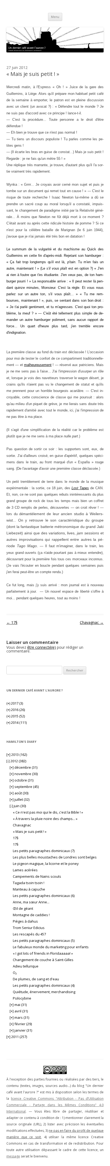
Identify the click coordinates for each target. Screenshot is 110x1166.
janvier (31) (21, 1030)
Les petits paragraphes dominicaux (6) (43, 895)
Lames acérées (25, 870)
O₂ (15, 972)
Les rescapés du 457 (29, 934)
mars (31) (19, 1017)
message (13, 1156)
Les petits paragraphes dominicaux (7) (43, 850)
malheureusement (38, 365)
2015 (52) (15, 716)
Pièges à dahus (25, 921)
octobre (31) (21, 780)
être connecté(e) (41, 647)
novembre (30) (24, 773)
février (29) (21, 1023)
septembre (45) (24, 786)
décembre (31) (23, 767)
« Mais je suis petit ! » (29, 831)
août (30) (19, 793)
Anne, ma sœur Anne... (31, 902)
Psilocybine (22, 998)
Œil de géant (23, 908)
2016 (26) (15, 709)
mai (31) (18, 1004)
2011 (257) (16, 1036)
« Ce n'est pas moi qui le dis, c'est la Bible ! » (48, 812)
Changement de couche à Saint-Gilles (43, 959)
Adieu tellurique (25, 966)
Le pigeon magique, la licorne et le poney (46, 863)
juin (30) (18, 805)
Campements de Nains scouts (37, 876)
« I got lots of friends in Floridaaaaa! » (43, 953)
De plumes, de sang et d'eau (36, 979)
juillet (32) (19, 799)
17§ (11, 622)
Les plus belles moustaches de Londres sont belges (55, 857)
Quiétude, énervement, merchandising (44, 991)
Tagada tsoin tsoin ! (28, 882)
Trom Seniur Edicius (29, 927)
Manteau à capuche (29, 889)
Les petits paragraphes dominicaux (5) (43, 940)
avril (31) (19, 1011)
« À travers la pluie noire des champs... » (45, 818)
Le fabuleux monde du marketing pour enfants (51, 947)
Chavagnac (92, 622)
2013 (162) (16, 754)
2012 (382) (16, 761)
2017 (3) (14, 703)
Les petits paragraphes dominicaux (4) (43, 985)
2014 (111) (16, 722)
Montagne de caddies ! (31, 914)
